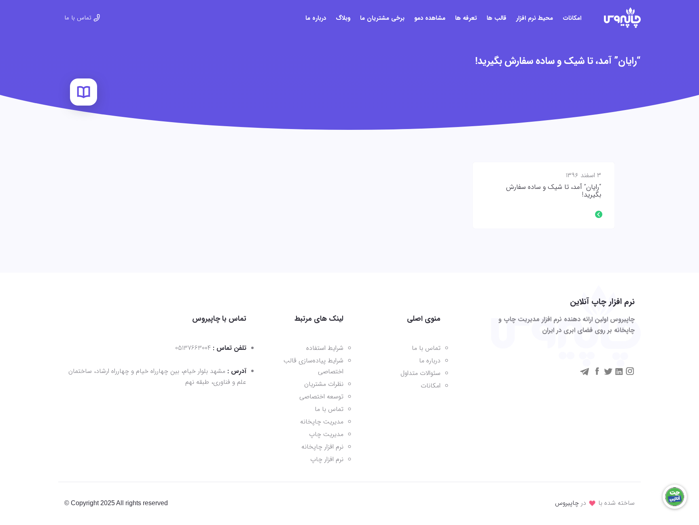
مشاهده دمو (429, 18)
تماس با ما (77, 18)
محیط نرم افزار (534, 18)
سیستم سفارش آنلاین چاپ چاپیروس (622, 17)
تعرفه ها (466, 18)
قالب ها (496, 18)
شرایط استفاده (324, 348)
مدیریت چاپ (326, 434)
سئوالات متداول (420, 373)
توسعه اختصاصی (321, 397)
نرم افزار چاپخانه (322, 447)
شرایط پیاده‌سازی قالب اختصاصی (313, 366)
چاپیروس (567, 503)
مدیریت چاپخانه (321, 422)
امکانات (572, 18)
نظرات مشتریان (323, 384)
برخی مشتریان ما (382, 18)
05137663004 (193, 348)
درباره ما (315, 18)
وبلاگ (343, 18)
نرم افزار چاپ (326, 459)
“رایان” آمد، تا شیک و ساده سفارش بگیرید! (553, 191)
